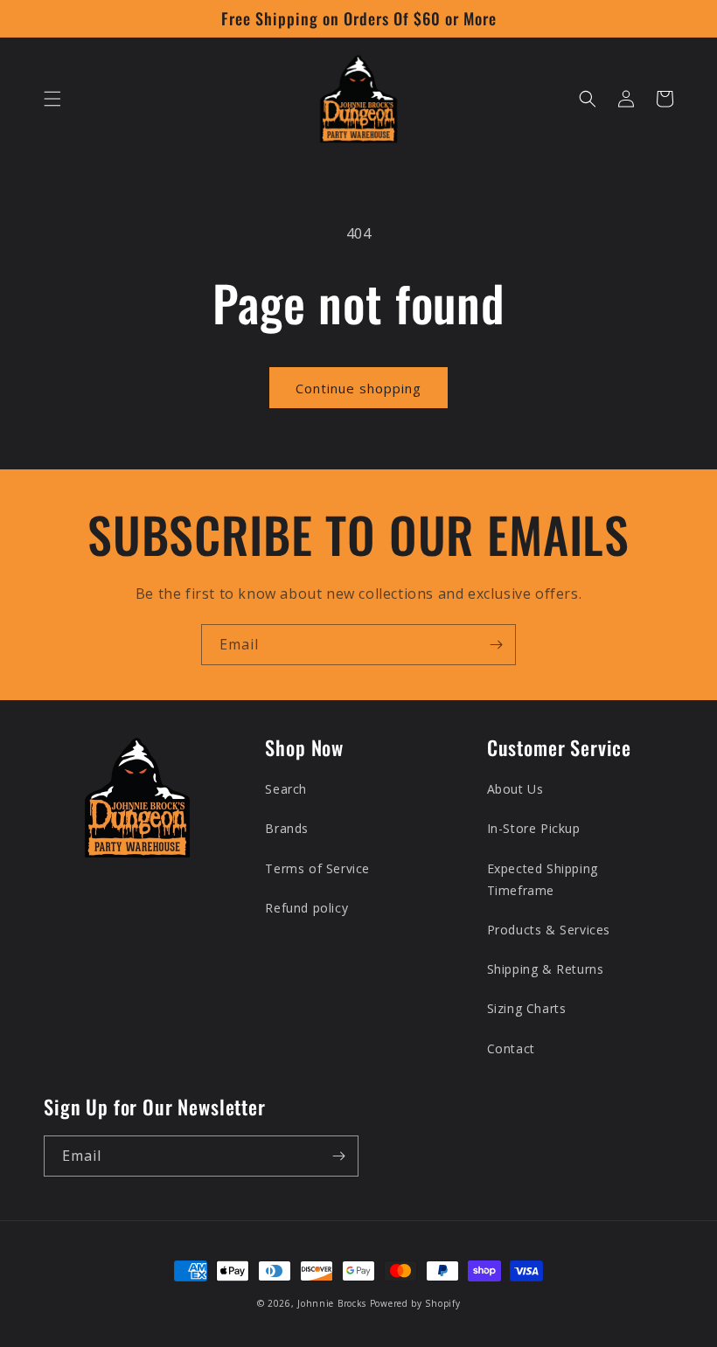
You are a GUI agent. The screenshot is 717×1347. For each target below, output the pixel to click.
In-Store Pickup (534, 828)
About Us (515, 789)
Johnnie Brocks (331, 1303)
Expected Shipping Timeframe (542, 879)
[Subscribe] (496, 644)
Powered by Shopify (415, 1303)
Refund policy (306, 907)
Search (286, 789)
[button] (52, 99)
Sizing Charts (527, 1008)
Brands (287, 828)
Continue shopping (358, 388)
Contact (511, 1048)
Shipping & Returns (545, 969)
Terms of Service (317, 868)
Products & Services (548, 929)
